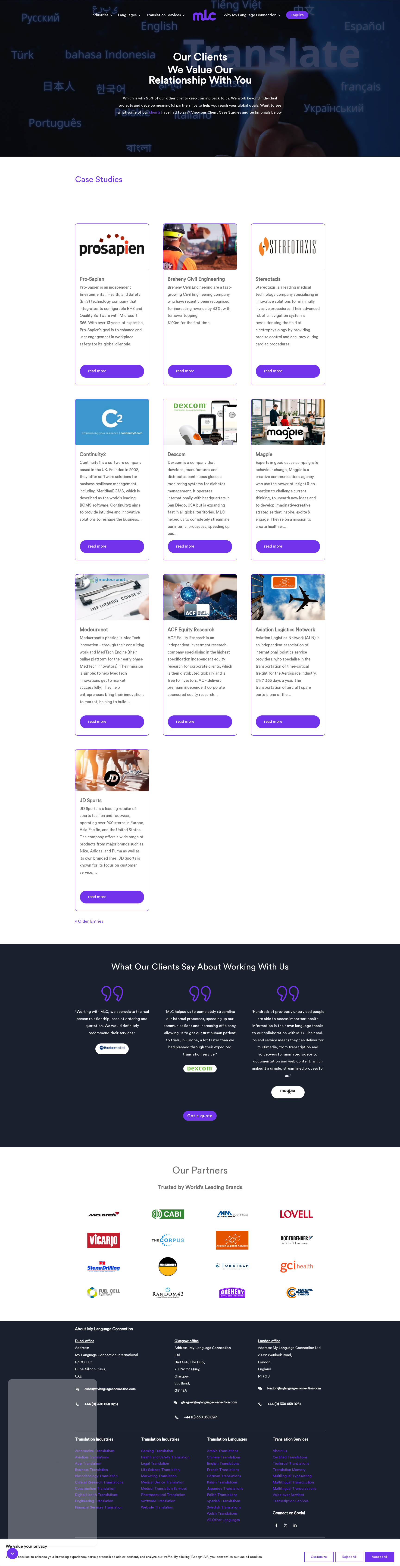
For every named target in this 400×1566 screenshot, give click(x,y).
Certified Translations (290, 1457)
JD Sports (91, 800)
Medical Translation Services (164, 1488)
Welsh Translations (222, 1513)
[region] (200, 1552)
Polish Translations (222, 1495)
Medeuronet (94, 629)
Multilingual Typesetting (292, 1476)
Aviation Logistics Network (285, 629)
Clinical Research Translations (99, 1482)
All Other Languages (223, 1520)
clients (154, 112)
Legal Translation (155, 1463)
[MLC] (52, 1459)
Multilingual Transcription (293, 1482)
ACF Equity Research (191, 629)
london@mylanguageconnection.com (294, 1388)
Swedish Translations (224, 1507)
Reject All (349, 1557)
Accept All (380, 1557)
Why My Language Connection (250, 15)
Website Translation (157, 1507)
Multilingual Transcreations (294, 1488)
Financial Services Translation (98, 1507)
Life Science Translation (160, 1470)
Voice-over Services (288, 1495)
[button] (12, 1553)
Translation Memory (289, 1470)
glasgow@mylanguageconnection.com (209, 1402)
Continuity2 (93, 454)
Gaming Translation (157, 1451)
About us (280, 1451)
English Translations (223, 1463)
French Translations (223, 1470)
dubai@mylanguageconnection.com (110, 1389)
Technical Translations (291, 1463)
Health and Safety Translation (165, 1457)
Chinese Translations (224, 1457)
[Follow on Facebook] (276, 1525)
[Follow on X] (285, 1525)
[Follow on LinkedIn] (295, 1525)
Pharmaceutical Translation (163, 1495)
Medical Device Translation (162, 1482)
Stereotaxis (268, 279)
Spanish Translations (224, 1501)
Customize (319, 1557)
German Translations (224, 1476)
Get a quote (199, 1116)
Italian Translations (222, 1482)
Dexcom (176, 454)
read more (97, 371)
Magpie (264, 454)
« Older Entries (89, 921)
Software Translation (158, 1501)
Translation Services (163, 15)
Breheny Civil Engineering (196, 279)
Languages (127, 15)
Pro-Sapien (92, 279)
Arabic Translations (222, 1451)
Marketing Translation (159, 1476)
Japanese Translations (225, 1488)
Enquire (297, 15)
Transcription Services (291, 1501)
